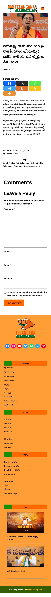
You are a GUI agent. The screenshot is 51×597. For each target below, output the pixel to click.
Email (7, 265)
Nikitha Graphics (34, 589)
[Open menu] (42, 8)
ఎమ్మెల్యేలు (7, 384)
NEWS (28, 150)
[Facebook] (9, 83)
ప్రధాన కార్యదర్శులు (9, 371)
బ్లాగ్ (23, 150)
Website (8, 278)
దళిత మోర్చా (7, 427)
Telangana (8, 166)
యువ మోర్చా (8, 419)
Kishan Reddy (36, 163)
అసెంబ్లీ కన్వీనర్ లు (9, 405)
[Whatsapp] (35, 83)
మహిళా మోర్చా (8, 439)
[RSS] (22, 88)
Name (7, 251)
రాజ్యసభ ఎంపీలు (9, 380)
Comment (9, 209)
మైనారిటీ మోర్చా (8, 443)
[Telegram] (9, 88)
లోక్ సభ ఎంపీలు (9, 376)
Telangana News (21, 166)
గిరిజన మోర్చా (8, 431)
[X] (22, 83)
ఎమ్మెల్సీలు (7, 388)
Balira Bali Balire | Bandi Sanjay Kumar (22, 538)
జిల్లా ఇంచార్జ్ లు (9, 396)
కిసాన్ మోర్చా (8, 423)
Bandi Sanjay (9, 163)
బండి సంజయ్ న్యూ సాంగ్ (16, 571)
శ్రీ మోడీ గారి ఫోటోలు (10, 462)
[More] (9, 93)
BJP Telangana (22, 163)
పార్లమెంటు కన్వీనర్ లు (11, 400)
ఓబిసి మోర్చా (7, 447)
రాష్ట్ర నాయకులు (9, 367)
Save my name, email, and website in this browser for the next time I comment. (27, 294)
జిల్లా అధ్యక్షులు (8, 392)
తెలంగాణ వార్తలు (34, 166)
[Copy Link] (35, 88)
